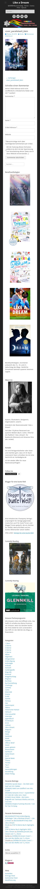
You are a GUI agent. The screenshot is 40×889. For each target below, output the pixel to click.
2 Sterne (8, 646)
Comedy (8, 688)
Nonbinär (8, 736)
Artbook (8, 665)
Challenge (8, 685)
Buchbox (8, 681)
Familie (7, 699)
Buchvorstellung (11, 683)
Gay (6, 703)
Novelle (7, 741)
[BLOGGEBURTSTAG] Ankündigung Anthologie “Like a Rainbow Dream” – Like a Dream (20, 818)
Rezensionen (9, 749)
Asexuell (8, 668)
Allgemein (8, 657)
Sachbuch (8, 752)
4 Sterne (8, 650)
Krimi (7, 723)
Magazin (8, 730)
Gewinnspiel (9, 705)
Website (8, 134)
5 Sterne (8, 652)
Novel (7, 738)
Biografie (8, 672)
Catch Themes (30, 887)
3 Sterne (8, 648)
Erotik (7, 696)
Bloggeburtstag (10, 677)
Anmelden (8, 873)
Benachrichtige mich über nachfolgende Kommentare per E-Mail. (19, 142)
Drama (7, 694)
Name (8, 120)
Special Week (10, 758)
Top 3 (7, 765)
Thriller (7, 763)
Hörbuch (8, 712)
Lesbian (8, 725)
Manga (7, 732)
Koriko (22, 34)
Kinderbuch (9, 721)
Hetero (7, 707)
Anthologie (9, 663)
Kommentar (10, 96)
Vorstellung (9, 772)
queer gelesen (10, 747)
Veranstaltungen (11, 769)
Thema (7, 760)
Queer (7, 745)
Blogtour (8, 679)
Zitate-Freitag (10, 774)
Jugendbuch (9, 718)
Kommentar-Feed (11, 878)
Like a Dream (21, 2)
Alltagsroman (10, 659)
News (7, 734)
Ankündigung (10, 661)
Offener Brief (9, 743)
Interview (8, 716)
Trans (7, 767)
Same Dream (9, 754)
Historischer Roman (12, 710)
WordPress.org (10, 880)
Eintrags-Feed (10, 876)
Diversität (8, 692)
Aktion (7, 654)
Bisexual (8, 674)
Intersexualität (10, 714)
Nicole (7, 825)
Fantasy (8, 701)
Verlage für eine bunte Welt (24, 533)
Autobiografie (10, 670)
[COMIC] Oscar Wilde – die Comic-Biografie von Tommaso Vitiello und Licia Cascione (19, 799)
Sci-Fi (7, 756)
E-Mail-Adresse (11, 127)
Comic (7, 690)
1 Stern (7, 643)
